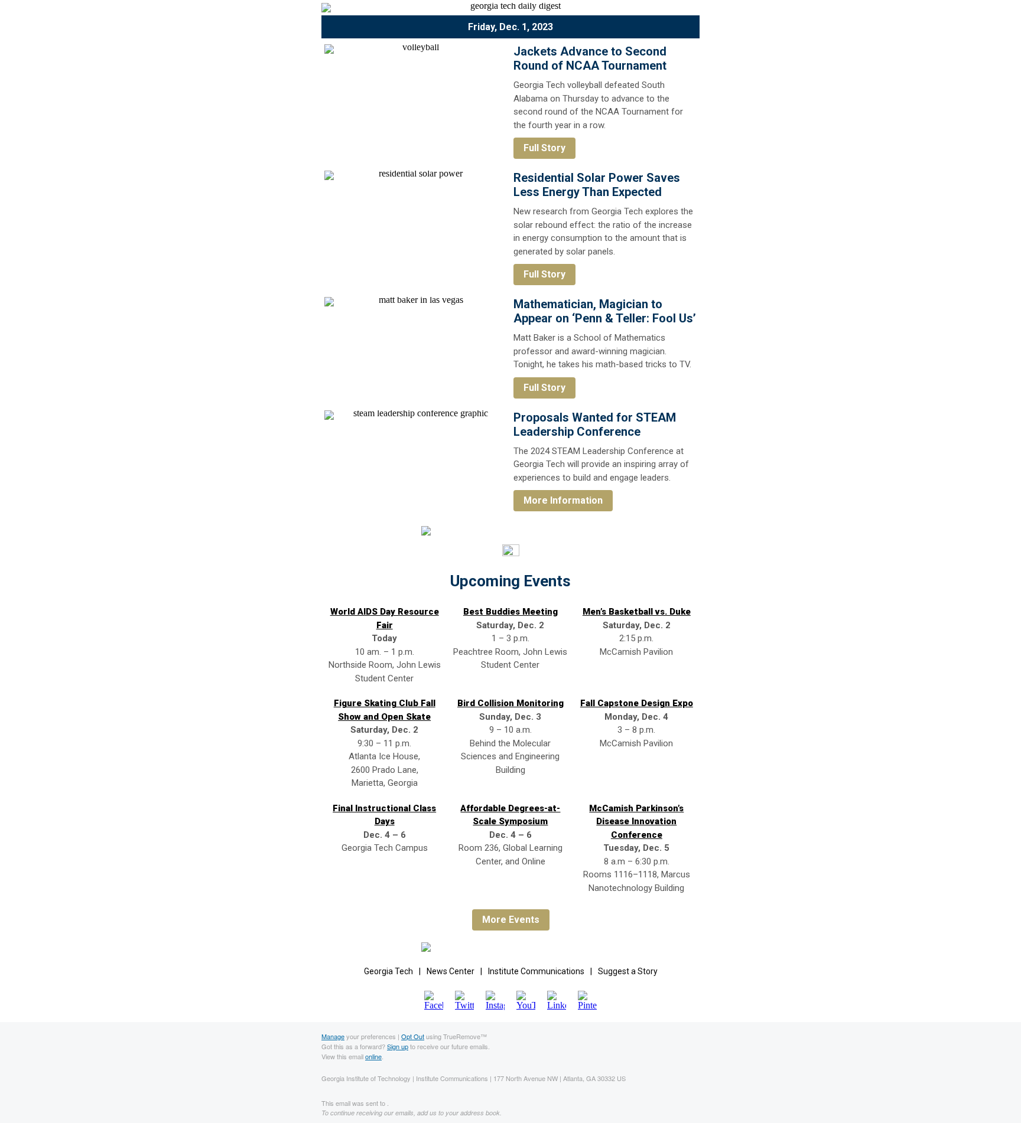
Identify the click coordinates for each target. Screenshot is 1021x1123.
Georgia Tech (388, 971)
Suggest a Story (628, 971)
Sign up (397, 1046)
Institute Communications (536, 971)
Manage (332, 1036)
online (373, 1056)
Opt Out (412, 1036)
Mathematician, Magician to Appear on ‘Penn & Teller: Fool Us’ (604, 311)
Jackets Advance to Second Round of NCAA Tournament (589, 58)
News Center (450, 971)
